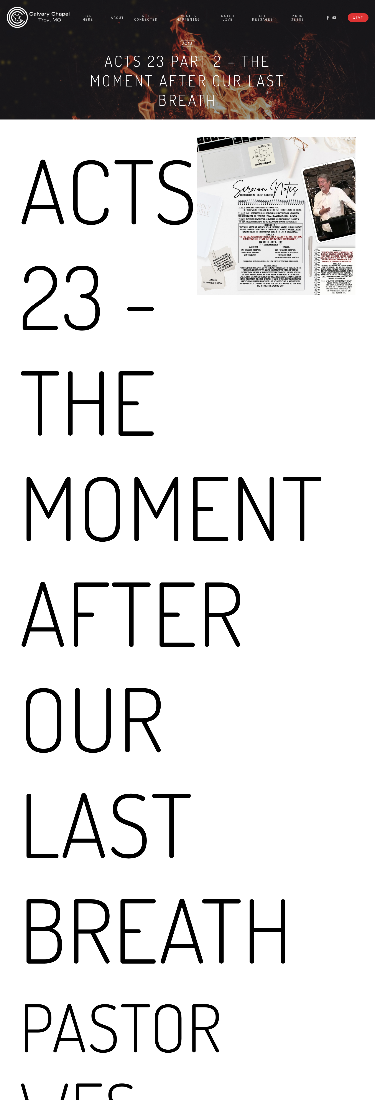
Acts (187, 43)
